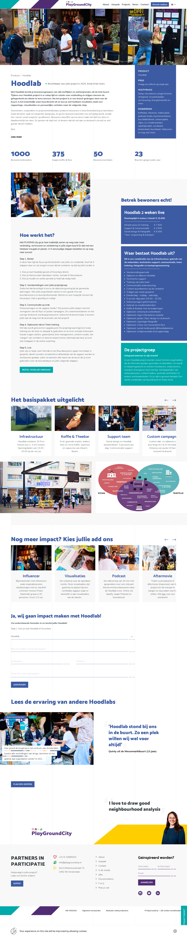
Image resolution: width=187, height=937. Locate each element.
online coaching (47, 341)
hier (164, 594)
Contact (144, 4)
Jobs (100, 874)
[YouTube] (149, 893)
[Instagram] (140, 893)
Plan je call (103, 887)
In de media (104, 870)
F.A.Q (101, 883)
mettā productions (121, 910)
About (106, 4)
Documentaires (106, 878)
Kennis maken (160, 4)
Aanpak (115, 4)
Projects (126, 4)
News (135, 4)
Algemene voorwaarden (91, 910)
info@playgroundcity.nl (70, 862)
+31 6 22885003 (67, 857)
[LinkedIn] (158, 893)
